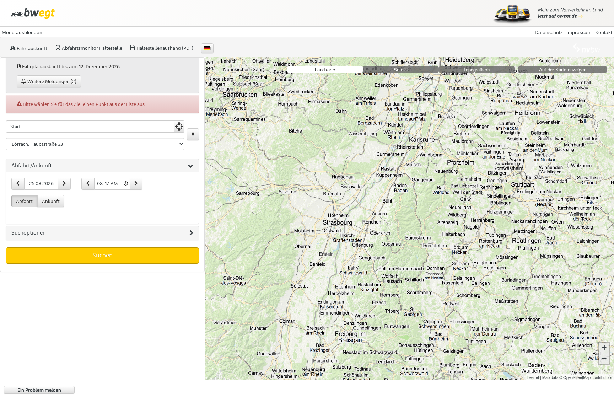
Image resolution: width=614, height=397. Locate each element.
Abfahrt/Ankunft (31, 165)
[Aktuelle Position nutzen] (179, 126)
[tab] (102, 166)
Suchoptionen (28, 233)
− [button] (604, 358)
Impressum (579, 32)
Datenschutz (549, 32)
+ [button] (604, 347)
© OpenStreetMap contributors (585, 377)
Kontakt (603, 32)
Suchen (102, 255)
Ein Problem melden (39, 389)
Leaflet (533, 377)
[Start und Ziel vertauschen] (193, 134)
